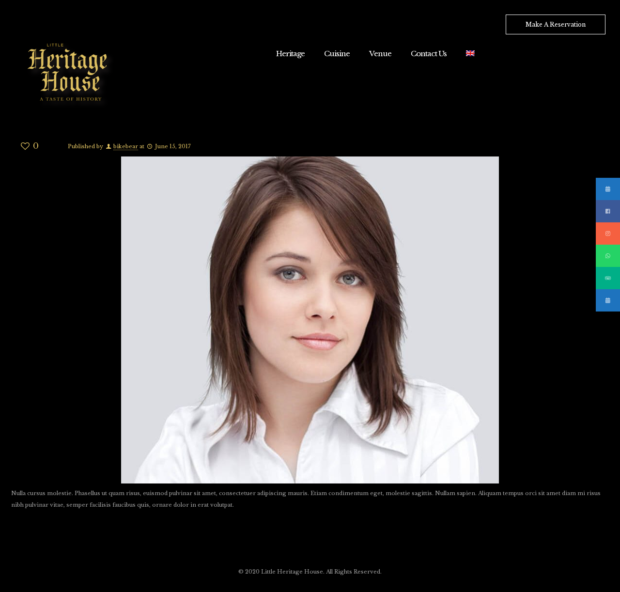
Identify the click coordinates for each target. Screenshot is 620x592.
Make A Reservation (556, 24)
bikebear (125, 146)
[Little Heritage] (70, 74)
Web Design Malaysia (35, 538)
